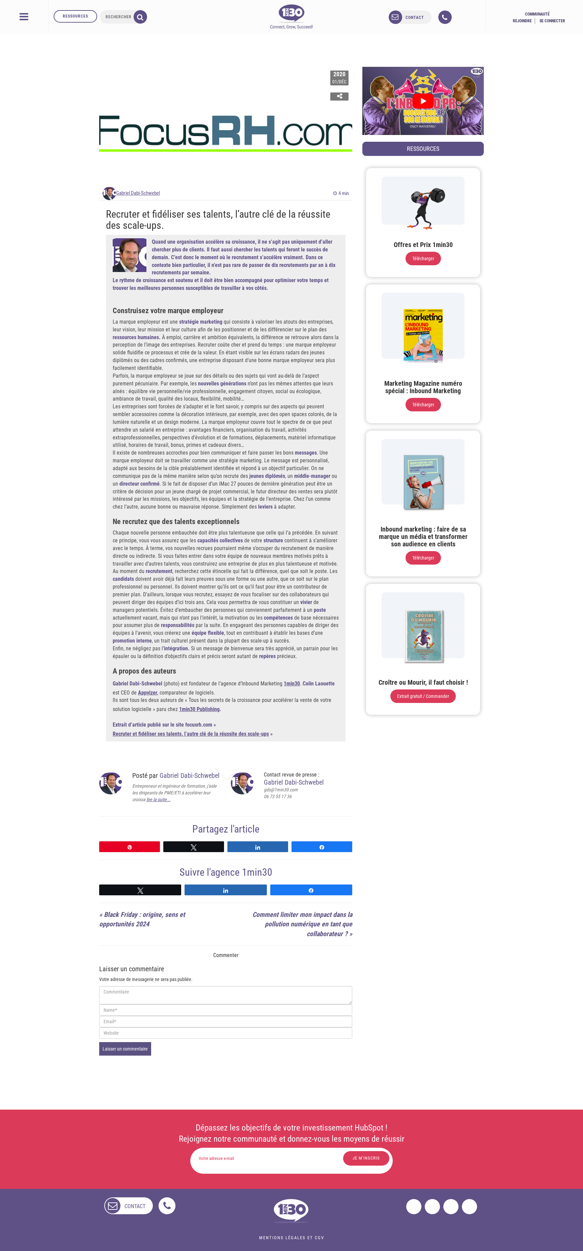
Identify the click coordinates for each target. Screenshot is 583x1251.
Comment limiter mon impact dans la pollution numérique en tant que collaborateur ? (302, 924)
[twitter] (432, 1206)
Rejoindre (522, 21)
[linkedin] (451, 1206)
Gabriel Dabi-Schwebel (138, 193)
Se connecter (552, 21)
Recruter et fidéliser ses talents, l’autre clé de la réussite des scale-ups (191, 734)
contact (415, 17)
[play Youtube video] (423, 101)
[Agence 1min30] (291, 16)
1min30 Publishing (199, 709)
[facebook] (413, 1206)
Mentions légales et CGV (291, 1237)
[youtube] (469, 1206)
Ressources (75, 16)
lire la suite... (158, 799)
